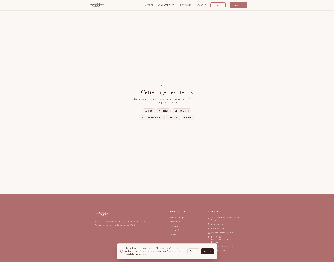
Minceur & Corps (177, 222)
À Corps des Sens (218, 250)
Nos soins (163, 111)
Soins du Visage (177, 218)
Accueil (149, 5)
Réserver (238, 5)
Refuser (193, 251)
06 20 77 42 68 (217, 229)
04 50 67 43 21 (217, 224)
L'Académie (200, 5)
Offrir (218, 5)
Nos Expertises (166, 5)
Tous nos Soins (176, 230)
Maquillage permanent (152, 117)
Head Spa (173, 117)
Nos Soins (185, 5)
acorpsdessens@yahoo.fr (222, 233)
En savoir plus (140, 254)
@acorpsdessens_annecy (222, 246)
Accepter (207, 251)
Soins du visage (182, 111)
